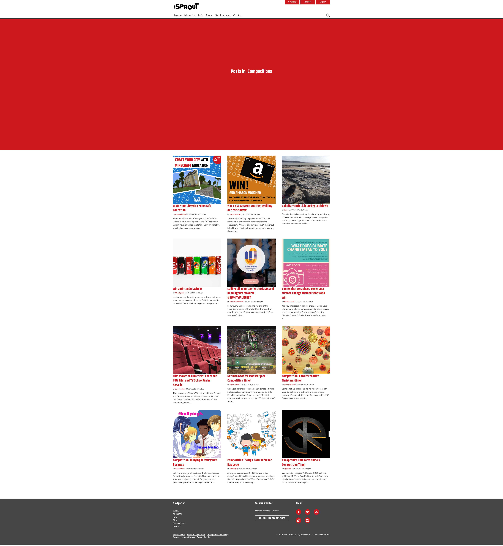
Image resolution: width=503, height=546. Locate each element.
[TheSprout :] (186, 7)
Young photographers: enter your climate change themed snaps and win (303, 293)
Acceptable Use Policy (217, 535)
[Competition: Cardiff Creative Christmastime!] (306, 350)
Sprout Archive (204, 537)
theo (286, 210)
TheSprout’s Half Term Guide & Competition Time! (301, 462)
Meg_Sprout (179, 293)
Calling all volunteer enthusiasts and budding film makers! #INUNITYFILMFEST (250, 293)
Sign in (323, 2)
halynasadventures (237, 301)
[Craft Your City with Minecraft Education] (197, 180)
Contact (238, 15)
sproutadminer (180, 214)
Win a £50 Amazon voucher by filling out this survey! (249, 208)
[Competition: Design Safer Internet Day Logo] (251, 434)
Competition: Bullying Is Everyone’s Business (195, 462)
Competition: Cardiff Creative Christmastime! (300, 378)
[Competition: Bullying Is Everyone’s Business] (197, 434)
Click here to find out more (272, 518)
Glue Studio (324, 534)
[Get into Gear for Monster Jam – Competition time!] (251, 350)
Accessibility (179, 535)
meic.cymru (179, 468)
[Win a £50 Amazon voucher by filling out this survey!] (251, 180)
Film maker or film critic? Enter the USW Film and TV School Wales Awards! (195, 381)
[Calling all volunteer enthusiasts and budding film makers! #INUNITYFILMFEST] (251, 263)
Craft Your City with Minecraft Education (192, 208)
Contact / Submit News (184, 537)
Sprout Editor (289, 301)
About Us (190, 15)
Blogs (209, 15)
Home (178, 15)
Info (200, 15)
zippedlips (233, 468)
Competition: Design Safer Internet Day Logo (249, 462)
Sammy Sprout (289, 384)
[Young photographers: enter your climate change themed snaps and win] (306, 263)
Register (307, 2)
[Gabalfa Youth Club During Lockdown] (306, 180)
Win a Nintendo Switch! (187, 288)
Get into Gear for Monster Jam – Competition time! (247, 378)
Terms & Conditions (196, 535)
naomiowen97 (235, 384)
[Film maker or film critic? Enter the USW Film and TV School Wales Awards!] (197, 350)
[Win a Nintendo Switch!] (197, 263)
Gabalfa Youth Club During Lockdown (305, 206)
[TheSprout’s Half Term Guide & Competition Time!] (306, 434)
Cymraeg (292, 2)
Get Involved (223, 15)
